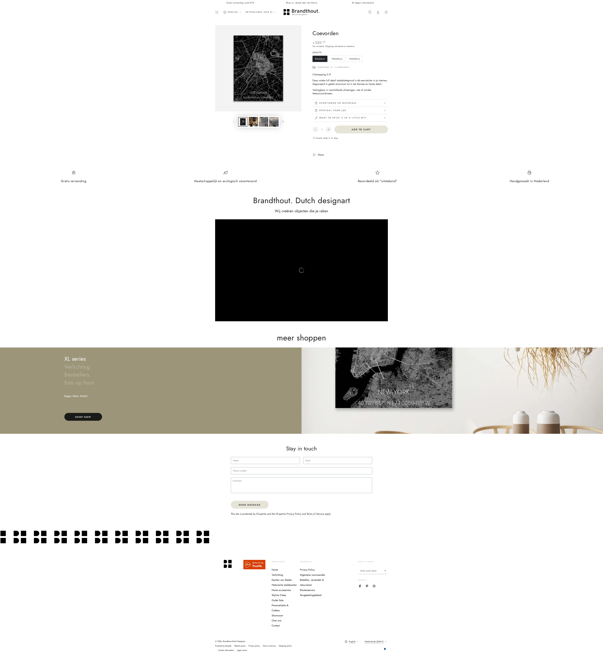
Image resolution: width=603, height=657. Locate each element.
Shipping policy (285, 646)
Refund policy (239, 646)
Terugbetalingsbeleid (310, 595)
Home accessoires (281, 590)
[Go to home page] (301, 12)
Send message (250, 504)
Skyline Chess (279, 595)
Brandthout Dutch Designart (234, 641)
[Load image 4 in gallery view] (274, 122)
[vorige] (233, 121)
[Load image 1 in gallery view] (242, 122)
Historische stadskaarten (284, 585)
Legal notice (242, 650)
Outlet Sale (277, 600)
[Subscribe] (386, 570)
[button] (370, 12)
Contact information (226, 650)
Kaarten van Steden (282, 580)
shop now (83, 417)
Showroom (277, 615)
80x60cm (321, 59)
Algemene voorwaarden (312, 575)
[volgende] (283, 121)
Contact (276, 625)
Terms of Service (315, 514)
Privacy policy (254, 646)
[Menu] (217, 12)
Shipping (329, 46)
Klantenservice (307, 590)
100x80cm (337, 59)
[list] (301, 179)
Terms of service (269, 646)
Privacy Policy (294, 514)
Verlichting (277, 575)
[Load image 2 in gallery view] (253, 122)
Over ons (276, 620)
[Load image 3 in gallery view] (263, 122)
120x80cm (355, 59)
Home (275, 570)
